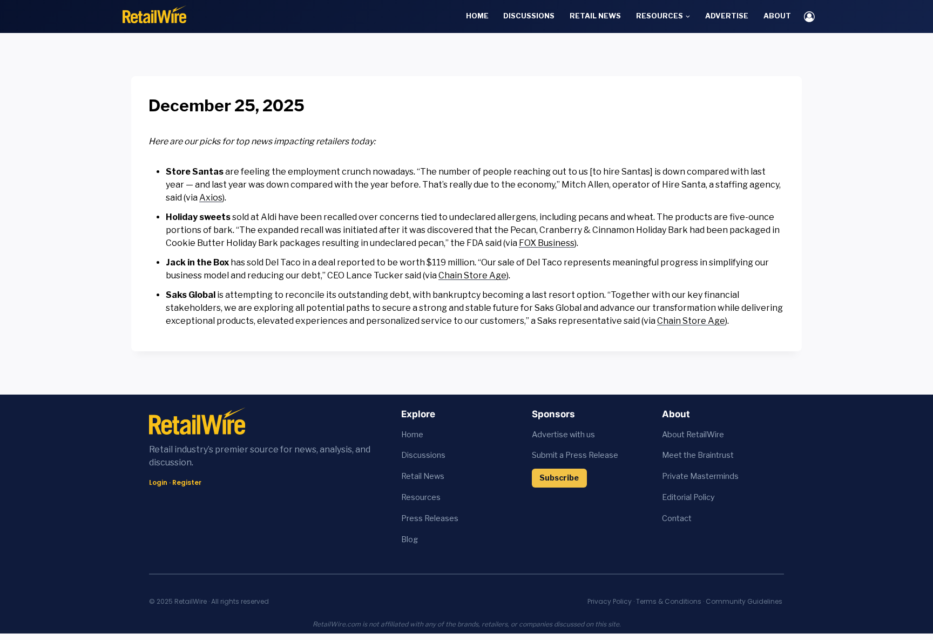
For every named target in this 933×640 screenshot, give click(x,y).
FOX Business (546, 243)
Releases (441, 518)
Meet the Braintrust (698, 455)
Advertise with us (563, 434)
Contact (677, 518)
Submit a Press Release (575, 455)
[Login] (809, 16)
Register (186, 482)
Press (412, 518)
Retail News (595, 15)
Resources (421, 497)
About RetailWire (693, 434)
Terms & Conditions (668, 601)
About (777, 15)
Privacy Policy (609, 601)
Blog (409, 539)
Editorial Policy (688, 497)
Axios (210, 197)
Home (477, 15)
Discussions (529, 15)
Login (158, 482)
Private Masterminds (700, 476)
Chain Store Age (472, 275)
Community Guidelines (744, 601)
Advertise (726, 15)
